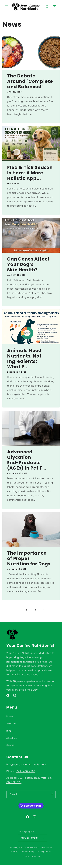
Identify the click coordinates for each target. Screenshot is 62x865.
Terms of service (32, 856)
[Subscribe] (51, 794)
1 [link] (18, 610)
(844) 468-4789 (25, 771)
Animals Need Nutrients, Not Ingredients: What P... (24, 359)
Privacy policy (44, 851)
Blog (8, 730)
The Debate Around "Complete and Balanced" (30, 81)
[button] (6, 6)
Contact (10, 745)
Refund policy (28, 851)
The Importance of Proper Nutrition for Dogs (29, 558)
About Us (11, 737)
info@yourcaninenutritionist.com (26, 764)
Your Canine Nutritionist (29, 847)
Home (9, 716)
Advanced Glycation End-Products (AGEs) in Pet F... (26, 460)
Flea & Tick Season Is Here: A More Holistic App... (30, 173)
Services (11, 723)
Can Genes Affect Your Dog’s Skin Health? (28, 264)
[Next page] (43, 610)
